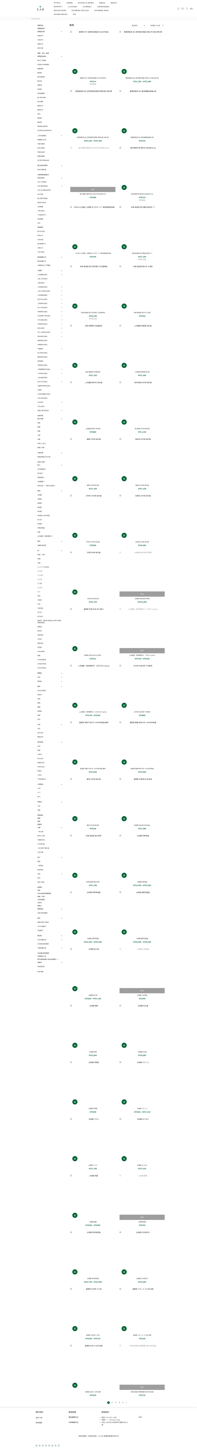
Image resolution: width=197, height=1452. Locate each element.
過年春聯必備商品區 (61, 14)
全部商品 (33, 18)
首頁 (74, 14)
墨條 (38, 18)
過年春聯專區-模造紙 (101, 10)
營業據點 (70, 3)
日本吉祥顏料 (72, 7)
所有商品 (57, 3)
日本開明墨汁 (87, 7)
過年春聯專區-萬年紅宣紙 (80, 10)
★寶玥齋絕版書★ (103, 7)
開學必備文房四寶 (60, 10)
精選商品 (102, 3)
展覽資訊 (114, 3)
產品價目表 (57, 6)
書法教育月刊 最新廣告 (86, 3)
